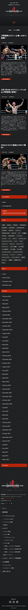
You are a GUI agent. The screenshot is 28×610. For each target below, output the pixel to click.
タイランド (15, 238)
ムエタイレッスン (5, 246)
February (6, 296)
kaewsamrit (11, 227)
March (5, 307)
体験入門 (23, 257)
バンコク (15, 241)
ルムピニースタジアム (5, 257)
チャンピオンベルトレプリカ (7, 241)
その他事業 (5, 562)
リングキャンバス (5, 254)
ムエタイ (20, 241)
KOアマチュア (18, 230)
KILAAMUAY (4, 230)
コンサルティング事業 (8, 568)
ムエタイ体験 (21, 246)
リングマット (19, 254)
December (7, 318)
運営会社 (5, 525)
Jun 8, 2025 (4, 42)
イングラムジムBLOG (8, 519)
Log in (4, 274)
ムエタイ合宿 (12, 249)
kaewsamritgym (20, 227)
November (7, 322)
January (6, 315)
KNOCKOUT (11, 230)
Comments (11, 42)
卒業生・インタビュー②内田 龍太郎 (12, 549)
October (6, 326)
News (4, 202)
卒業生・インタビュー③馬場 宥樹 (12, 552)
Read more (6, 79)
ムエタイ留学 (19, 249)
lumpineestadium (5, 233)
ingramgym (4, 227)
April (5, 348)
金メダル (3, 262)
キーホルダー (4, 238)
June (5, 300)
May (5, 304)
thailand (4, 235)
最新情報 (5, 512)
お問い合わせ (6, 571)
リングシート (12, 254)
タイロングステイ (7, 565)
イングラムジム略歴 (8, 522)
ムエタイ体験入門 (5, 249)
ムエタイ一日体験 (13, 246)
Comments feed (7, 281)
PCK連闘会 (24, 233)
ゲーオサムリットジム (9, 537)
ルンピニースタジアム (15, 257)
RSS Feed (5, 465)
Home (10, 30)
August (6, 333)
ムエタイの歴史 (7, 531)
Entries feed (6, 277)
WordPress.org (6, 285)
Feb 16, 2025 (4, 152)
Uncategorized (6, 206)
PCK (19, 233)
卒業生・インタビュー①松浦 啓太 (12, 546)
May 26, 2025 (4, 96)
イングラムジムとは (8, 516)
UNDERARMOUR (11, 235)
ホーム (4, 508)
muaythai (14, 233)
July (5, 337)
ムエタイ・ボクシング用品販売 (11, 558)
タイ (9, 238)
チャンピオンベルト (22, 238)
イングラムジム (19, 235)
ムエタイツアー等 (8, 540)
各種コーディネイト (8, 554)
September (7, 329)
